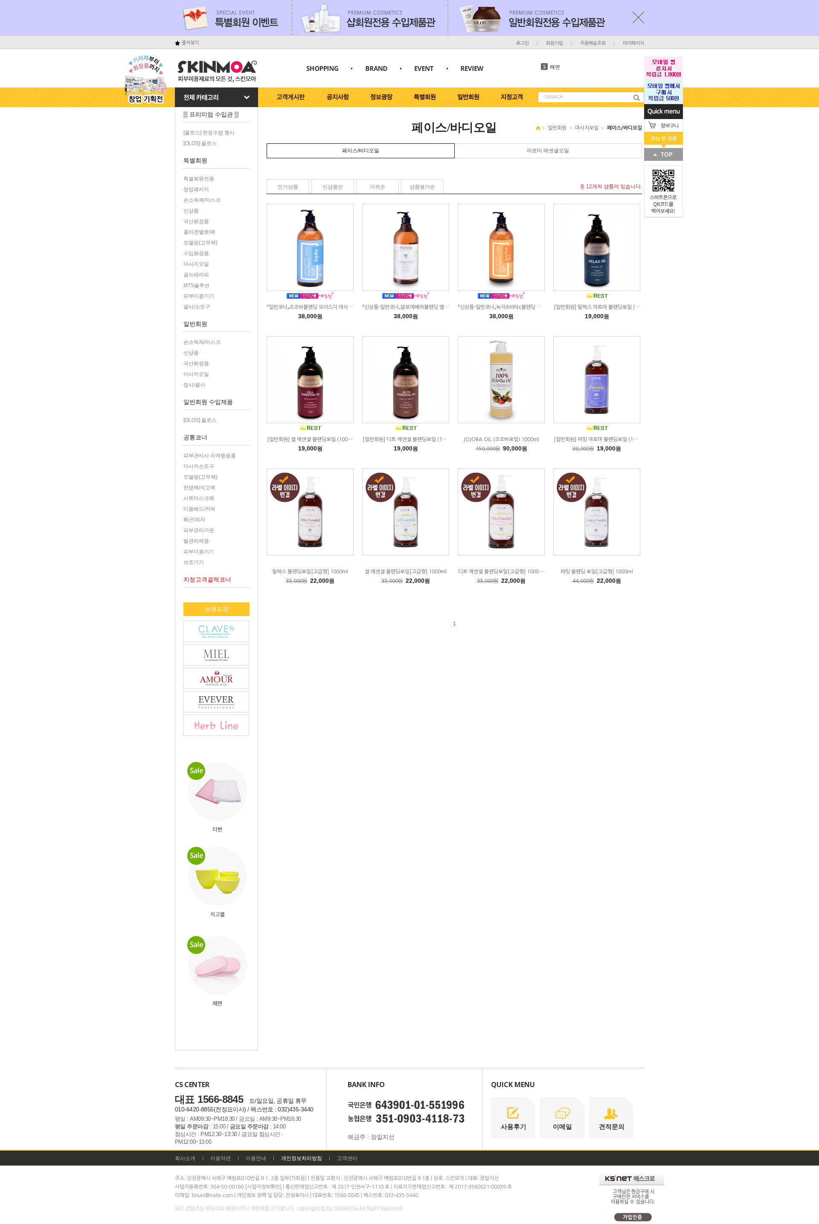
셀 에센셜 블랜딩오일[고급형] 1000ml (406, 571)
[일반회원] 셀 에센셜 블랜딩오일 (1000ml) (312, 439)
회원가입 (554, 43)
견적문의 (611, 1126)
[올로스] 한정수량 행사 (209, 133)
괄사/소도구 (196, 307)
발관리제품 (196, 541)
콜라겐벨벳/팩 (199, 232)
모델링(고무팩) (200, 243)
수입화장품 (196, 253)
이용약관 (220, 1158)
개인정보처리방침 (301, 1158)
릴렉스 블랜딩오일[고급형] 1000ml (310, 571)
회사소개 (185, 1158)
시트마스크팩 (198, 498)
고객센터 (347, 1158)
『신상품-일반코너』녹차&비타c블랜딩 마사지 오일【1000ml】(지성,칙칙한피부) (539, 307)
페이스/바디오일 (624, 128)
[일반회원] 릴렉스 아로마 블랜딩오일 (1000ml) (604, 307)
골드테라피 (196, 275)
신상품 (191, 211)
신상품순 (332, 187)
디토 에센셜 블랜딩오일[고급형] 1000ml (501, 571)
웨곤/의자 (194, 520)
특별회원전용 (198, 179)
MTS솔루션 (196, 285)
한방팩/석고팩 (199, 488)
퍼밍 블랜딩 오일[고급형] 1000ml (597, 571)
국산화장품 (196, 221)
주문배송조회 (593, 43)
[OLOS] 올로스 (200, 143)
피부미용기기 (198, 296)
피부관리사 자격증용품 (209, 456)
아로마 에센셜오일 (548, 151)
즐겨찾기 (190, 43)
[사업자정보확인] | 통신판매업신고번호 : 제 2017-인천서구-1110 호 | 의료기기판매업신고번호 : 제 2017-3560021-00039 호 (378, 1186)
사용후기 (513, 1126)
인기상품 (288, 187)
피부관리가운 (198, 530)
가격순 (377, 187)
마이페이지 (633, 43)
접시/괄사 (194, 385)
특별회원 (195, 160)
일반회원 (195, 323)
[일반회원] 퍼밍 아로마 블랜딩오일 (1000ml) (602, 439)
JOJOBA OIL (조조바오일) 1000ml (501, 439)
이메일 (562, 1126)
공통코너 (195, 437)
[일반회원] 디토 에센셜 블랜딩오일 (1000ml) (411, 439)
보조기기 (193, 562)
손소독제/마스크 (202, 200)
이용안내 (256, 1158)
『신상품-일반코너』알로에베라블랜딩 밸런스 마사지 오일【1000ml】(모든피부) (443, 307)
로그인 (522, 43)
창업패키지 (196, 189)
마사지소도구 (198, 466)
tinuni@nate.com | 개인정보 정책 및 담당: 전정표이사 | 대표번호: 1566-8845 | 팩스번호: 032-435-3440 (305, 1195)
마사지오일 (196, 264)
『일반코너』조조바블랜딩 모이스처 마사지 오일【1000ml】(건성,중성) (338, 307)
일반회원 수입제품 (208, 401)
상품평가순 (422, 187)
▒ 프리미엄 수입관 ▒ (211, 114)
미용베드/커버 (199, 509)
